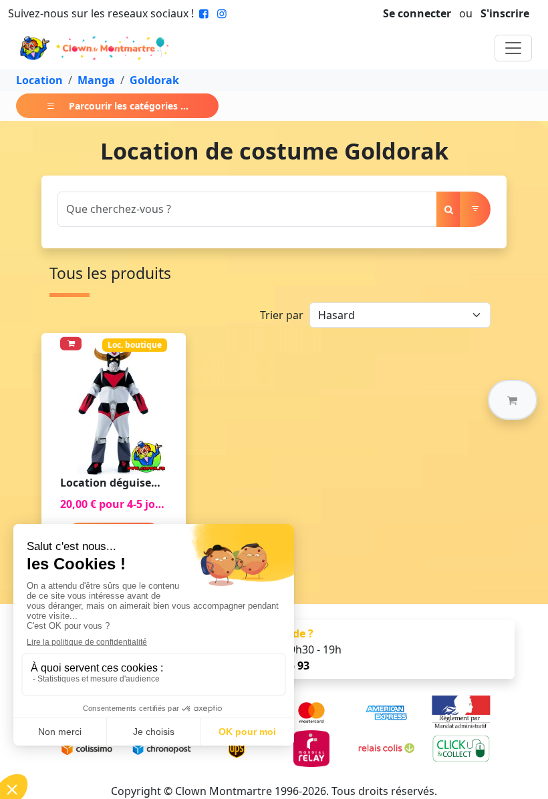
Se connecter (417, 13)
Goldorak (154, 80)
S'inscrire (505, 13)
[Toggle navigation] (513, 48)
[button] (512, 400)
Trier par (281, 315)
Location (39, 80)
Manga (96, 80)
